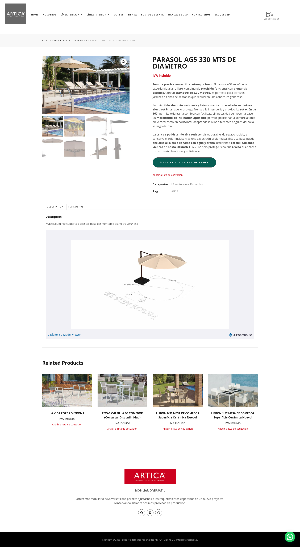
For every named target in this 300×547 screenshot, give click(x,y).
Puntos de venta (152, 14)
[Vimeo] (150, 512)
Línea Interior (96, 14)
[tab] (55, 207)
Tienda (132, 14)
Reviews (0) (75, 206)
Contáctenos (201, 14)
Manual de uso (178, 14)
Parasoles (80, 40)
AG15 (174, 191)
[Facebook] (141, 512)
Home (34, 14)
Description (55, 206)
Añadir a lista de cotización (168, 175)
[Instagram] (158, 512)
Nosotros (49, 14)
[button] (184, 162)
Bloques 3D (222, 14)
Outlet (118, 14)
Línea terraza (70, 14)
